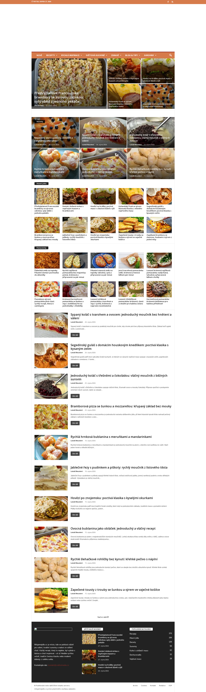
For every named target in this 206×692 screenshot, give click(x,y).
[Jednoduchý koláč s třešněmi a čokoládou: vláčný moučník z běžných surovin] (151, 132)
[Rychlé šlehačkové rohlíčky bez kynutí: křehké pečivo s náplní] (151, 163)
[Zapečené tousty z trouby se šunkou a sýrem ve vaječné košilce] (131, 225)
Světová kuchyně (95, 55)
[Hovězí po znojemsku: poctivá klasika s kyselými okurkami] (103, 225)
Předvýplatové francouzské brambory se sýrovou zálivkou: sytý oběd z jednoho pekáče (59, 97)
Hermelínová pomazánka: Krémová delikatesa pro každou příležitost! (158, 301)
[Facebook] (168, 2)
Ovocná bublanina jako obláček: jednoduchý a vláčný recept (99, 170)
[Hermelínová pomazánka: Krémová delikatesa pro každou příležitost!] (159, 289)
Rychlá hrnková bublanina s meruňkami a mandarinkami (49, 170)
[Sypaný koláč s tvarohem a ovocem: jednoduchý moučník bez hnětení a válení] (103, 132)
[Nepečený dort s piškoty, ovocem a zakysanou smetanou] (158, 96)
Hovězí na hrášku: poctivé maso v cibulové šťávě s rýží (157, 79)
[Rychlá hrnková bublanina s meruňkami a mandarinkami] (55, 163)
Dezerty (133, 642)
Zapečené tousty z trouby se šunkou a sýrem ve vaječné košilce (131, 237)
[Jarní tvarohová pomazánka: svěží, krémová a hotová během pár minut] (131, 260)
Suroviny (149, 55)
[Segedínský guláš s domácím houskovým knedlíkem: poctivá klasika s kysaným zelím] (159, 196)
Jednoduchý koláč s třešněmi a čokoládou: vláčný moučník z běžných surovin (150, 137)
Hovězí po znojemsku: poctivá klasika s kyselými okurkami (102, 237)
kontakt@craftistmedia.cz (58, 665)
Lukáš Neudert (40, 145)
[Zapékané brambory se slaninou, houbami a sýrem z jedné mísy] (159, 225)
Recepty (50, 55)
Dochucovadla (135, 655)
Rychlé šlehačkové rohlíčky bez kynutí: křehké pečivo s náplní (150, 170)
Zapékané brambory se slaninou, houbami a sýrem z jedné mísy (159, 237)
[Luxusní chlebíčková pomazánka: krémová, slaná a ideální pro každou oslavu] (131, 289)
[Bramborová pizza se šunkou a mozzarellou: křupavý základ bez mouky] (47, 225)
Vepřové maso (135, 659)
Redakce (162, 685)
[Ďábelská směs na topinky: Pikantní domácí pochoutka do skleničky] (47, 260)
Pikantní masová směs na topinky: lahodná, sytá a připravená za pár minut (102, 272)
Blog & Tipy (131, 55)
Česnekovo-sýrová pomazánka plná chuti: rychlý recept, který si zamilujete (44, 302)
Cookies (144, 685)
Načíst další (102, 617)
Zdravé (115, 55)
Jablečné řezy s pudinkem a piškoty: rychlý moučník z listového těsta (75, 237)
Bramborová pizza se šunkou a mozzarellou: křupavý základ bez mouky (46, 237)
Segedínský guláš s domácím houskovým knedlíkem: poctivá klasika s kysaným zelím (159, 209)
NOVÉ (39, 55)
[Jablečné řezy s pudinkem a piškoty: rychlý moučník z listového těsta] (75, 225)
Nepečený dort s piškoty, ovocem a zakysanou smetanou (157, 105)
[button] (170, 55)
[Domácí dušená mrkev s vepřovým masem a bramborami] (124, 70)
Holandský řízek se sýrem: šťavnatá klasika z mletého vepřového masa (120, 104)
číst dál (75, 335)
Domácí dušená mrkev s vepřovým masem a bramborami (124, 79)
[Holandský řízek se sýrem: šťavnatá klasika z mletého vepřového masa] (124, 96)
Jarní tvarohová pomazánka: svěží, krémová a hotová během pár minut (131, 272)
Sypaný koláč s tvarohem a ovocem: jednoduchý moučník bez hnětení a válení (101, 137)
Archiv (135, 685)
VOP (170, 685)
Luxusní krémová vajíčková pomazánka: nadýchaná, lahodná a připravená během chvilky (158, 273)
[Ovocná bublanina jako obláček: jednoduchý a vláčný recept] (103, 163)
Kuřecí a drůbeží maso (139, 650)
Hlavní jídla (41, 183)
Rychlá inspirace (70, 55)
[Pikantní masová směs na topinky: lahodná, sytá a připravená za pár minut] (103, 260)
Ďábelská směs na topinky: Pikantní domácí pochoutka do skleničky (46, 272)
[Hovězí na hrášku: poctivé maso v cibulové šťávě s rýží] (158, 70)
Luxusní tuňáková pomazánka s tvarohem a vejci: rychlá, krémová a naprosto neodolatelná (102, 302)
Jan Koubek (39, 105)
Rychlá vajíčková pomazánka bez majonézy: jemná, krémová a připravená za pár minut (74, 273)
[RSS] (172, 2)
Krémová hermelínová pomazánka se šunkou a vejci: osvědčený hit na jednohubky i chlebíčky (73, 302)
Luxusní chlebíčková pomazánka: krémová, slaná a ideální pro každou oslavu (131, 301)
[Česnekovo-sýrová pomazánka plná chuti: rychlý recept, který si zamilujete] (47, 289)
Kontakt (153, 685)
